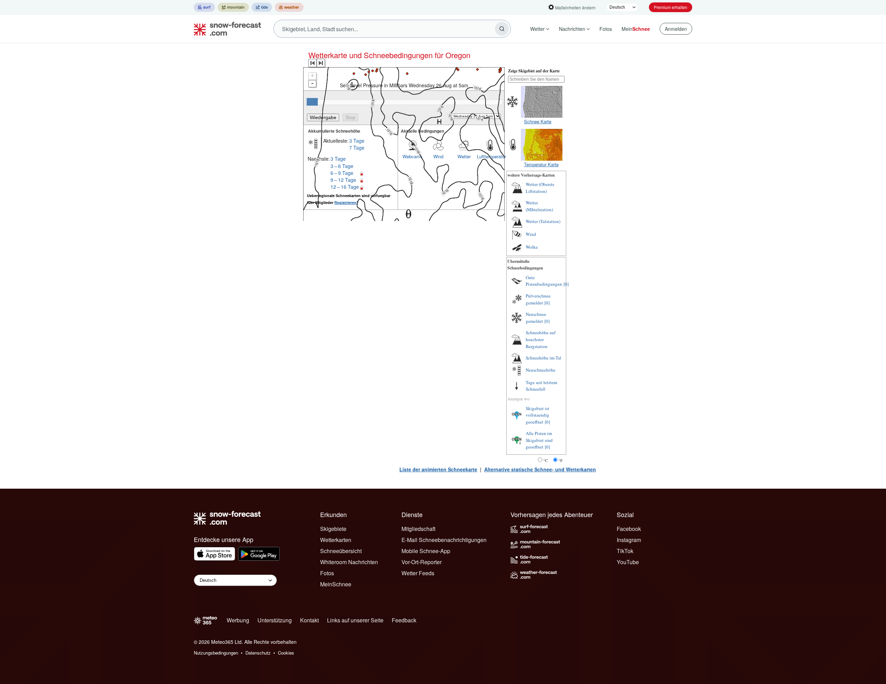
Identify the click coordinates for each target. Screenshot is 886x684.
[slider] (312, 102)
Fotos (605, 28)
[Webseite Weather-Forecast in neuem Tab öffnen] (289, 7)
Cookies (286, 652)
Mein (636, 28)
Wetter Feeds (417, 573)
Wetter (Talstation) (543, 221)
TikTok (625, 551)
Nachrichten (572, 28)
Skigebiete (333, 529)
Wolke (532, 247)
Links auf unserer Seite (355, 620)
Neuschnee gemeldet (536, 317)
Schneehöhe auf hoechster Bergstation (540, 339)
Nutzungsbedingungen (216, 652)
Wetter (537, 28)
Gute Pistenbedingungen (544, 280)
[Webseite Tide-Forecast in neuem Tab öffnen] (262, 7)
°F (561, 460)
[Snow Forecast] (225, 29)
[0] (566, 284)
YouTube (628, 562)
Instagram (629, 540)
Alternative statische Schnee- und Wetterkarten (540, 469)
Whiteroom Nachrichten (349, 562)
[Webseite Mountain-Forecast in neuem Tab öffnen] (233, 7)
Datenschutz (258, 652)
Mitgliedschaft (418, 529)
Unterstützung (274, 620)
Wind (531, 234)
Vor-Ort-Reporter (421, 562)
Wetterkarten (335, 540)
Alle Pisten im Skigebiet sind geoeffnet (539, 440)
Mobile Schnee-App (425, 551)
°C (545, 460)
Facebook (629, 529)
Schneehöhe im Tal (543, 358)
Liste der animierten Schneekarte (438, 469)
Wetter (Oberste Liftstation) (540, 187)
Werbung (238, 620)
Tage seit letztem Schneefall (541, 385)
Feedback (404, 620)
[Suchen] (502, 29)
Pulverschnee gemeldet (538, 299)
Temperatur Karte (541, 164)
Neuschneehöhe (540, 370)
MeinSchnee (335, 584)
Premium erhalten (670, 7)
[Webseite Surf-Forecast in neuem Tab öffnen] (204, 7)
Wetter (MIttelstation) (539, 206)
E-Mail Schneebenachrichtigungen (444, 540)
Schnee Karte (537, 121)
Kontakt (309, 620)
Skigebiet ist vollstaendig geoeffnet (537, 415)
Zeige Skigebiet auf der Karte (534, 71)
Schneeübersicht (341, 551)
